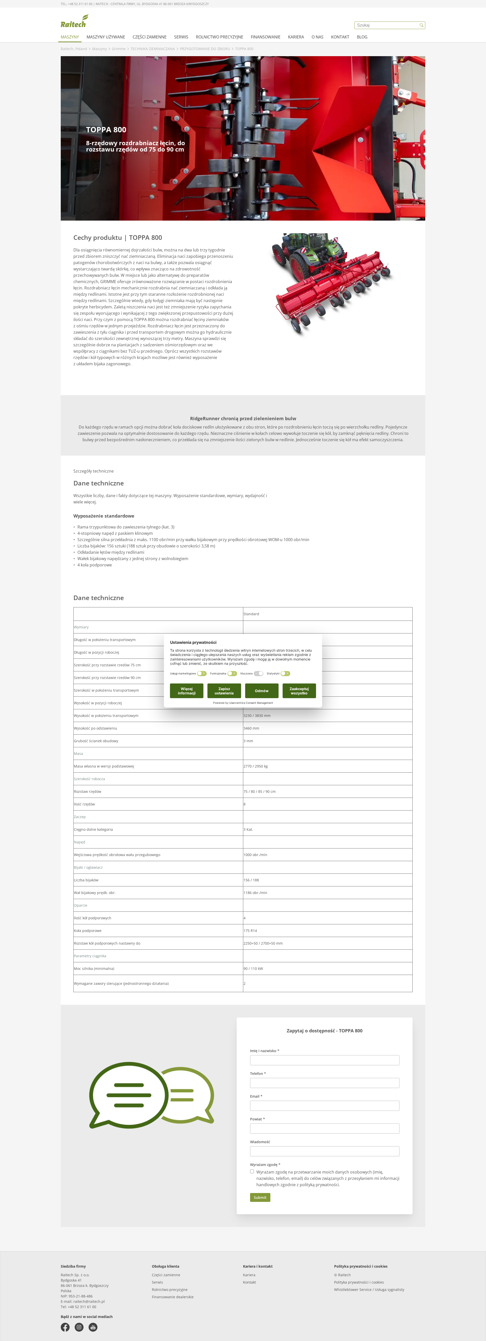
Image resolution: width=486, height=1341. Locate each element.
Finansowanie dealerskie (173, 1296)
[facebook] (65, 1327)
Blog (362, 37)
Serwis (181, 37)
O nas (317, 37)
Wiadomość (260, 1141)
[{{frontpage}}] (75, 21)
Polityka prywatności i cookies (359, 1282)
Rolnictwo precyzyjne (219, 37)
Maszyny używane (106, 37)
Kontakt (340, 37)
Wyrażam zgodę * (265, 1164)
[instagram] (79, 1327)
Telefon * (258, 1073)
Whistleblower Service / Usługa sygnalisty (369, 1289)
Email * (256, 1096)
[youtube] (93, 1327)
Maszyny (70, 37)
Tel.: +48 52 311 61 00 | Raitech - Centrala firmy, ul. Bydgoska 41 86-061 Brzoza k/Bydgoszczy (135, 4)
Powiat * (257, 1119)
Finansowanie (265, 37)
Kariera (296, 37)
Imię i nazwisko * (264, 1050)
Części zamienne (150, 37)
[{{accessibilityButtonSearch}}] (421, 25)
